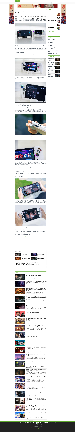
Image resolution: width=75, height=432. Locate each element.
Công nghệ (41, 422)
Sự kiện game (37, 422)
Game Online (50, 422)
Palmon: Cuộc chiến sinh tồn (51, 27)
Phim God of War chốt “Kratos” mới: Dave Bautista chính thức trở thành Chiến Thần (26, 262)
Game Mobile (46, 422)
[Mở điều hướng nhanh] (46, 9)
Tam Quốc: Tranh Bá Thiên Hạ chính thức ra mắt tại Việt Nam (23, 263)
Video (33, 422)
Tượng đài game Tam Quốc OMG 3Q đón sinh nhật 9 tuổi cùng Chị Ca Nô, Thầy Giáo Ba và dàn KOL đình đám (36, 414)
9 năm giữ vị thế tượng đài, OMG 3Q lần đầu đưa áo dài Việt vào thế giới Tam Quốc (26, 264)
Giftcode (24, 422)
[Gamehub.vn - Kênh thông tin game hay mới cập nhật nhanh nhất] (17, 1)
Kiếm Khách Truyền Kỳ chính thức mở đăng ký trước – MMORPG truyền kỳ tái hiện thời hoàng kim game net (26, 258)
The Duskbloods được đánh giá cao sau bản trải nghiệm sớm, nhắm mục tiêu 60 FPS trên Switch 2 (28, 261)
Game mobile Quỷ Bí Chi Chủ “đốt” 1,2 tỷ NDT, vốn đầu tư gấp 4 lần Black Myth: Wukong (26, 254)
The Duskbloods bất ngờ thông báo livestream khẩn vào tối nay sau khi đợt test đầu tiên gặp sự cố (41, 254)
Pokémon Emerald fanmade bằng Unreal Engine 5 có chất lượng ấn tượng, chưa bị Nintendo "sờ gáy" (36, 362)
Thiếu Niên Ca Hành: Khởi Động (52, 20)
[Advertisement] (30, 244)
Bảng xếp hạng (29, 422)
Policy (39, 428)
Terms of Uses (36, 428)
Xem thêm (59, 56)
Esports (55, 422)
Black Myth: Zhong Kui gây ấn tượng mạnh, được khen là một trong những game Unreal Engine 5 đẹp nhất (41, 258)
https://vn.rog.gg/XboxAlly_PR (29, 236)
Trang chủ (20, 422)
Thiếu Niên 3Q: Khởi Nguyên (51, 13)
